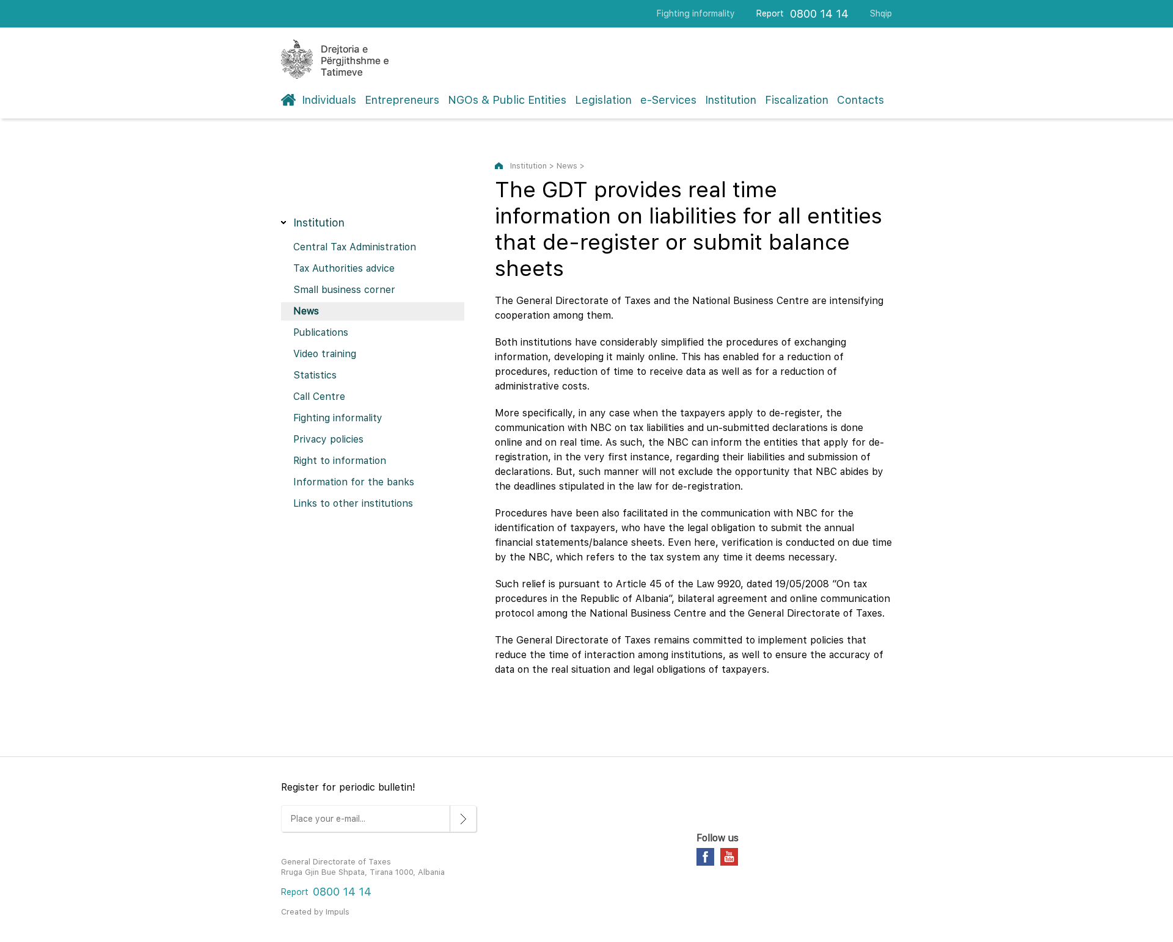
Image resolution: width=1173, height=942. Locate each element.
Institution (730, 99)
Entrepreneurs (402, 99)
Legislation (603, 99)
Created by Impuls (315, 911)
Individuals (329, 99)
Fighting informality (696, 13)
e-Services (668, 99)
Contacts (860, 99)
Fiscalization (796, 99)
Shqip (881, 13)
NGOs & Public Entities (507, 99)
